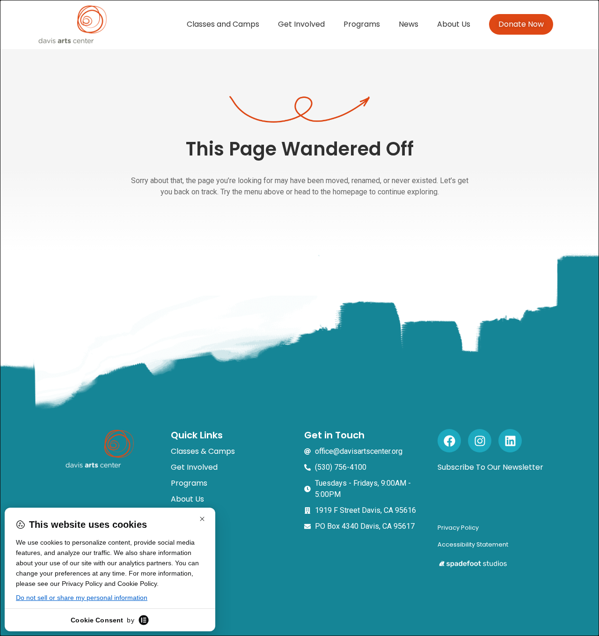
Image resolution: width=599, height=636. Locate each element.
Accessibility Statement (473, 544)
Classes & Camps (203, 451)
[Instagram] (479, 440)
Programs (361, 24)
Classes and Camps (223, 24)
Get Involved (301, 24)
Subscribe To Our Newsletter (490, 467)
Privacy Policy (458, 528)
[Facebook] (449, 440)
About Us (453, 24)
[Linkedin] (510, 440)
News (408, 24)
